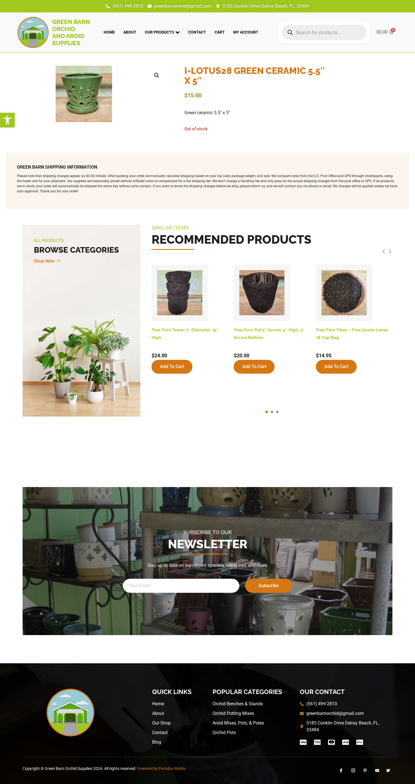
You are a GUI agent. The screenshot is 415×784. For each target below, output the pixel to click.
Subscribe (269, 585)
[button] (7, 120)
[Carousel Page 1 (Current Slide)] (266, 412)
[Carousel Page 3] (277, 412)
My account (245, 32)
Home (109, 32)
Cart (220, 32)
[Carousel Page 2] (272, 412)
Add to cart (172, 366)
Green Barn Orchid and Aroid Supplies (71, 32)
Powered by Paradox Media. (161, 768)
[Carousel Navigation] (272, 252)
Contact (197, 32)
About (129, 32)
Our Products (159, 32)
